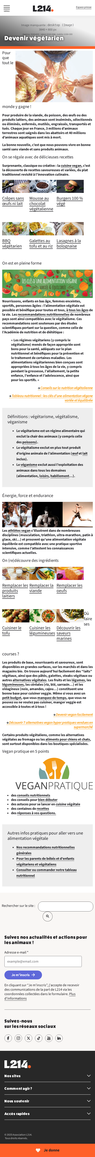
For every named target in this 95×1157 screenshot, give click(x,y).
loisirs (44, 476)
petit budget (11, 697)
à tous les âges (77, 310)
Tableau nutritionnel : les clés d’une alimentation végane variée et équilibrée (52, 398)
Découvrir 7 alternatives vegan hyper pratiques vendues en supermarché (51, 724)
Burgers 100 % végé (70, 201)
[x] (28, 1038)
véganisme (29, 464)
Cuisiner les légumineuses (42, 630)
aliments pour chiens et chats (68, 739)
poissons (29, 442)
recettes (43, 808)
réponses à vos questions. (36, 813)
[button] (7, 9)
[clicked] (48, 916)
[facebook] (8, 1038)
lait (84, 453)
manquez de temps (51, 697)
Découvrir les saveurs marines (68, 633)
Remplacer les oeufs (69, 588)
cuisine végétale (68, 804)
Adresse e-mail (16, 952)
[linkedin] (59, 1038)
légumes (78, 680)
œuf (75, 453)
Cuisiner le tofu (11, 630)
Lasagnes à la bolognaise (69, 243)
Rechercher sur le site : (18, 906)
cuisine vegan (71, 165)
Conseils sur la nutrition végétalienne (66, 388)
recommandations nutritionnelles (43, 314)
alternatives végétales (29, 680)
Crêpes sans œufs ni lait (13, 201)
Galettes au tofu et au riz (41, 243)
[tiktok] (38, 1038)
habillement (59, 476)
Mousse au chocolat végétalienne (41, 203)
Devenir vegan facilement (74, 714)
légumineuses (13, 684)
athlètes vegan (19, 530)
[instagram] (18, 1038)
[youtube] (49, 1038)
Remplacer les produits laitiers (15, 590)
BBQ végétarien (12, 243)
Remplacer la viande (41, 588)
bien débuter (47, 799)
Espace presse (83, 7)
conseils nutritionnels (33, 795)
